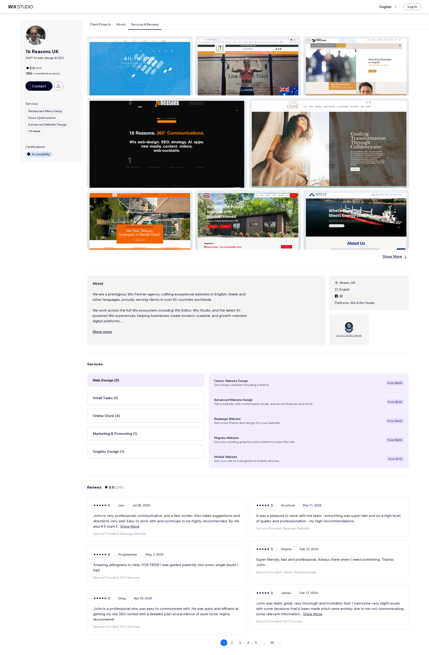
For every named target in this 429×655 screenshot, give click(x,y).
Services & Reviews (145, 24)
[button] (140, 65)
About (121, 24)
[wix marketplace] (20, 6)
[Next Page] (280, 642)
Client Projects (100, 24)
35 (272, 643)
